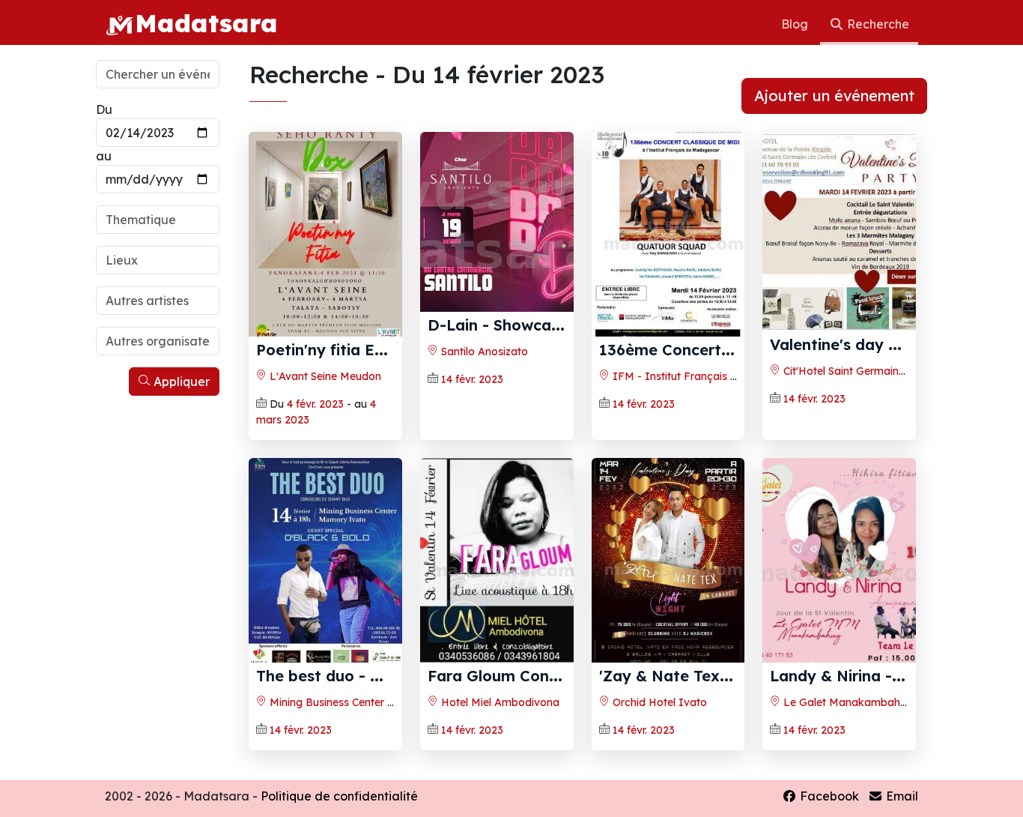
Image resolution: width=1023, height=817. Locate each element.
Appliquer (180, 381)
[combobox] (158, 220)
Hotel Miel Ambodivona (498, 702)
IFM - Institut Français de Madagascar (710, 376)
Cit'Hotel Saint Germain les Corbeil (866, 371)
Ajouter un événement (834, 95)
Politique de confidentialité (339, 796)
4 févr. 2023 (315, 404)
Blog (796, 23)
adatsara (206, 22)
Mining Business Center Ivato (341, 702)
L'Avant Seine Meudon (324, 376)
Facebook (828, 796)
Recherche (876, 23)
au (104, 155)
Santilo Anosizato (483, 351)
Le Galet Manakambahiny (847, 702)
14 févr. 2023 (472, 379)
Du (104, 109)
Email (900, 796)
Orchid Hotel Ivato (658, 702)
